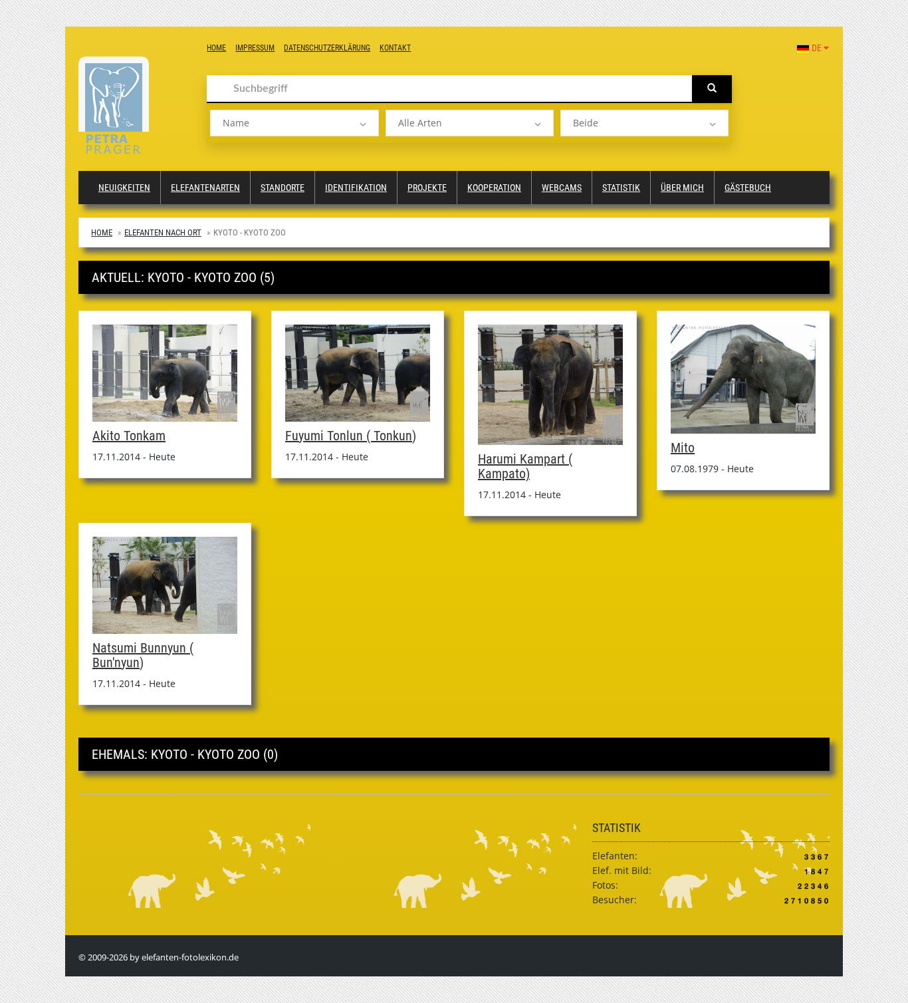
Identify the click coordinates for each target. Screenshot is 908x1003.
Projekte (427, 187)
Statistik (621, 187)
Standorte (282, 187)
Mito (683, 448)
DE (817, 48)
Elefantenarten (205, 187)
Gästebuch (748, 187)
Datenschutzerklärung (327, 48)
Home (216, 48)
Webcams (562, 187)
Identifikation (356, 187)
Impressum (255, 48)
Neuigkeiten (124, 187)
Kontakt (395, 48)
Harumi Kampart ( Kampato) (525, 466)
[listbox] (294, 123)
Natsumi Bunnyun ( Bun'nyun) (142, 655)
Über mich (682, 187)
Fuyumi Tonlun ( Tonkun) (350, 436)
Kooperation (494, 187)
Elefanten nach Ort (162, 232)
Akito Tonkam (129, 436)
